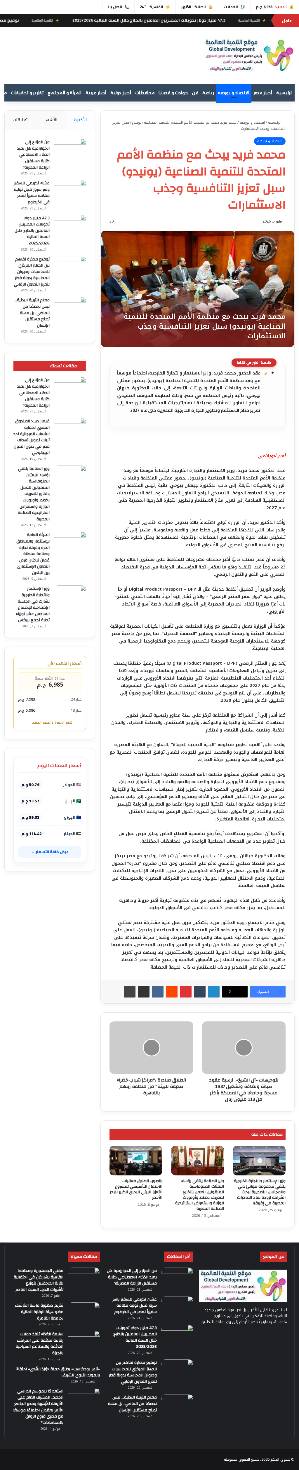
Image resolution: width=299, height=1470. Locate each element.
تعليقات (20, 120)
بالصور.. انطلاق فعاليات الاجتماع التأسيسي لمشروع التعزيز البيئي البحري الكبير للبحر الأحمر (136, 1189)
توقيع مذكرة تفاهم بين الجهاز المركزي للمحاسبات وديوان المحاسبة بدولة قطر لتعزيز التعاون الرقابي (32, 272)
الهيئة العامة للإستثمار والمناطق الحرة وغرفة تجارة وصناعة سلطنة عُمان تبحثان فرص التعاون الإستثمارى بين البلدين (33, 554)
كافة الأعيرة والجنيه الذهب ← (49, 723)
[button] (190, 54)
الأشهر (51, 120)
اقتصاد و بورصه (233, 92)
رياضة (208, 92)
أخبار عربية (96, 92)
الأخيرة (80, 120)
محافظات (144, 92)
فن (195, 92)
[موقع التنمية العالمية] (249, 55)
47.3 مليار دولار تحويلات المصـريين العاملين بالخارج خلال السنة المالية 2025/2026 (192, 20)
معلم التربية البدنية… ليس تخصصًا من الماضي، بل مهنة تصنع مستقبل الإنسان (32, 312)
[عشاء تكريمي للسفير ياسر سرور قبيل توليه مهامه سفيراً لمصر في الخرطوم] (70, 191)
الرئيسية (284, 92)
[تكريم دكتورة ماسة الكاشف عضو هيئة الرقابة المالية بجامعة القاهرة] (84, 1313)
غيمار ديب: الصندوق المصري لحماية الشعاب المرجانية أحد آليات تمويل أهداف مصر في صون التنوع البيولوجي (31, 436)
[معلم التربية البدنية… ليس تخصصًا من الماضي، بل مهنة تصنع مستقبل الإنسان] (70, 308)
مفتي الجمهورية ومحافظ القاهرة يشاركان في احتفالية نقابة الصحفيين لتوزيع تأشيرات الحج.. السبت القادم (38, 1280)
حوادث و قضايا (173, 92)
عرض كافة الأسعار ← (50, 851)
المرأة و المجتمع (64, 92)
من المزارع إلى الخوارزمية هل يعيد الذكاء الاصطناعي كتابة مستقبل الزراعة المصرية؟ (33, 154)
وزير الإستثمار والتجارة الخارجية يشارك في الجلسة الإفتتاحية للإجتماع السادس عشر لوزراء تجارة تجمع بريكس (33, 604)
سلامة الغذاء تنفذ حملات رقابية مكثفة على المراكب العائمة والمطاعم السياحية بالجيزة (39, 1343)
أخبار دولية (120, 92)
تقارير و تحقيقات (27, 92)
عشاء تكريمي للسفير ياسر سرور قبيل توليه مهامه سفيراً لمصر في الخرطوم (31, 192)
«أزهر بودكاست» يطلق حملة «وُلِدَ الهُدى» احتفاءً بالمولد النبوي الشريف (58, 1372)
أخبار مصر (262, 92)
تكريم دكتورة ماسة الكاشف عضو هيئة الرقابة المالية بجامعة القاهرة (39, 1312)
